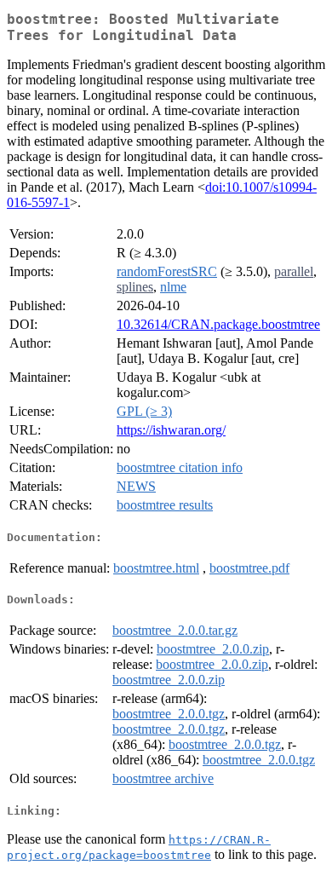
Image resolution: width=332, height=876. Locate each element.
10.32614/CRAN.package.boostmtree (218, 324)
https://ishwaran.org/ (171, 430)
